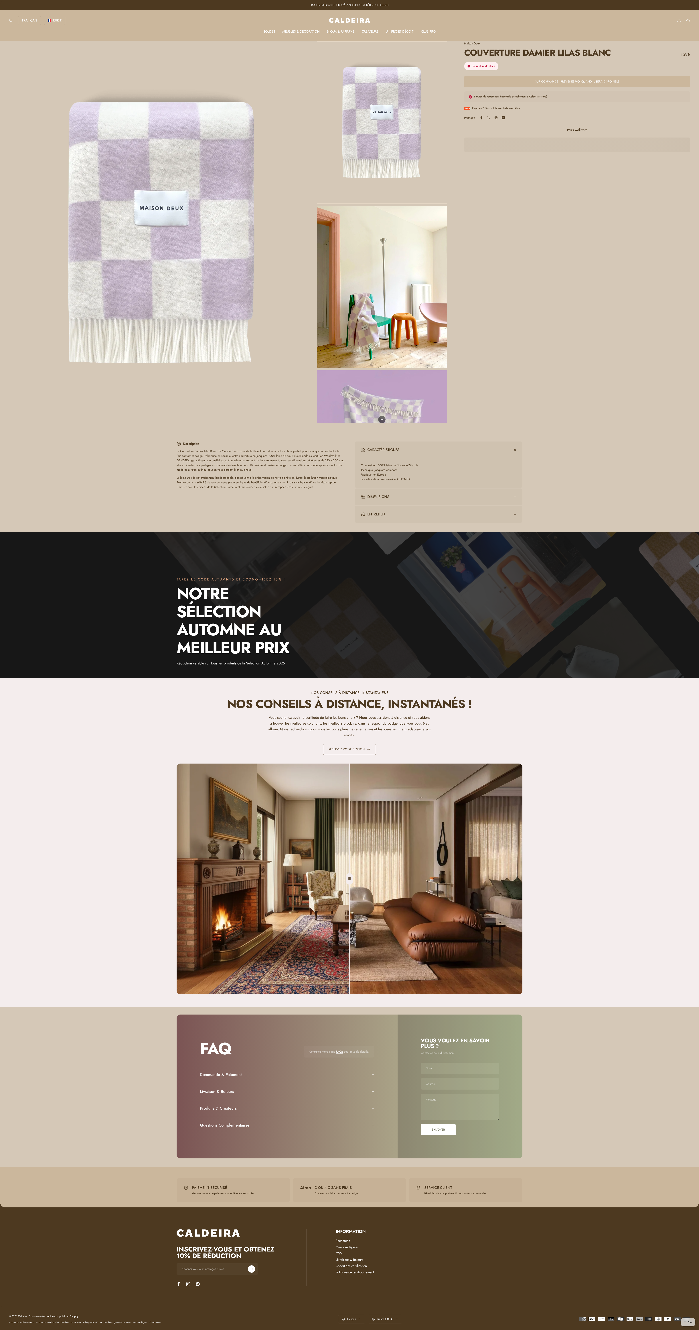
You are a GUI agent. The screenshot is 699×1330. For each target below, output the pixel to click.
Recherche (343, 1241)
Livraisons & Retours (349, 1260)
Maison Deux (472, 43)
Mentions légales (347, 1247)
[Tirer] (349, 879)
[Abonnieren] (251, 1269)
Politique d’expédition (92, 1322)
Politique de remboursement (355, 1272)
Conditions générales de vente (117, 1322)
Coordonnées (155, 1322)
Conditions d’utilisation (71, 1322)
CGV (339, 1253)
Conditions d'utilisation (351, 1266)
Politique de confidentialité (47, 1322)
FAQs (339, 1052)
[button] (382, 122)
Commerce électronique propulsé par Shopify (53, 1316)
